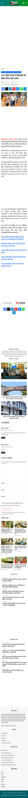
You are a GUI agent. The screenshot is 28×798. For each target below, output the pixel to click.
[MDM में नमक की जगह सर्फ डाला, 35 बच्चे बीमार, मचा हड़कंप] (21, 541)
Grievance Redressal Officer (7, 762)
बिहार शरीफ (14, 72)
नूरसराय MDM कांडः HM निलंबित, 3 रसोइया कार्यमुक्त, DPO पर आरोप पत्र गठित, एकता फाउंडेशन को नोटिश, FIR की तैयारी (7, 549)
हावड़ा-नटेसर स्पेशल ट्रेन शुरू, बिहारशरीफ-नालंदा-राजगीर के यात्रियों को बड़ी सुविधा (7, 566)
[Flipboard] (20, 303)
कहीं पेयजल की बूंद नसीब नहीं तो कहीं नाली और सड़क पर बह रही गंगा (13, 245)
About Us (3, 736)
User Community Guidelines (7, 758)
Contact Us (3, 738)
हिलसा (2, 780)
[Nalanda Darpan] (14, 3)
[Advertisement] (14, 22)
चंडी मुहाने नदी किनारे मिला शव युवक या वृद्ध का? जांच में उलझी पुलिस (20, 566)
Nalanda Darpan (5, 82)
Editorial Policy (4, 750)
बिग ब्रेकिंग (8, 72)
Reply (3, 438)
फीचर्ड (2, 772)
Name (3, 483)
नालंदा (7, 69)
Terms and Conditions (6, 743)
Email (3, 490)
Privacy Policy (4, 733)
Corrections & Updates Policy (8, 755)
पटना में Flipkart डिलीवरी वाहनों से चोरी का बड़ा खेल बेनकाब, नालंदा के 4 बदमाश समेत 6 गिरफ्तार (14, 372)
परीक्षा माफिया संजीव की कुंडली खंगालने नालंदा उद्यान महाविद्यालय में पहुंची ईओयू (12, 238)
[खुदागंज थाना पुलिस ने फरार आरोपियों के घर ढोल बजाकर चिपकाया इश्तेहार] (7, 524)
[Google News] (7, 303)
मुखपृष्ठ (3, 69)
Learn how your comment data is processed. (13, 513)
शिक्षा (20, 72)
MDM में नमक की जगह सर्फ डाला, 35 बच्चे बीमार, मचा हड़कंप (20, 548)
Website (3, 496)
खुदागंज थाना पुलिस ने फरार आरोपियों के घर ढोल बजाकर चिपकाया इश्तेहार (7, 530)
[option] (14, 370)
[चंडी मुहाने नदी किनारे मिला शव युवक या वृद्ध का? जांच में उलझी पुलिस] (21, 560)
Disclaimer (3, 740)
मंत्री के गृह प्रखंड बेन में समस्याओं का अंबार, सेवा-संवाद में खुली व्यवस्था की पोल (20, 531)
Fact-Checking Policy (6, 753)
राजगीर (2, 782)
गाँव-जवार (3, 784)
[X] (14, 359)
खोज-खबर (3, 787)
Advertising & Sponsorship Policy (8, 765)
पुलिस (14, 367)
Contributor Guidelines (6, 760)
